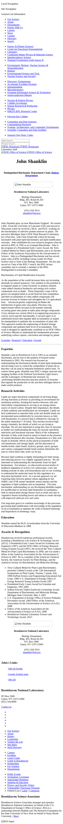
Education (27, 340)
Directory (12, 38)
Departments (13, 24)
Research (16, 340)
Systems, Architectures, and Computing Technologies (33, 127)
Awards (37, 340)
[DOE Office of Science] (26, 152)
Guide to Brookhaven (17, 761)
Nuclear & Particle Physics (20, 100)
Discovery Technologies (19, 81)
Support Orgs (13, 135)
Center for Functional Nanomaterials (25, 49)
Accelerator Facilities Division (22, 84)
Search (10, 41)
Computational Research (19, 124)
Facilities (11, 755)
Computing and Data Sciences (22, 121)
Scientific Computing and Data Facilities (26, 130)
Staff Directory (14, 747)
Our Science (13, 19)
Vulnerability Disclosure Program (23, 788)
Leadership (12, 739)
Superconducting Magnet (19, 95)
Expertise (5, 340)
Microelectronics (15, 89)
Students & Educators (17, 782)
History (11, 736)
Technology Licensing (18, 777)
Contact (11, 35)
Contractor (34, 790)
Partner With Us (15, 27)
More (16, 816)
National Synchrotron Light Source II (25, 60)
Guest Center (13, 758)
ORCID (12, 679)
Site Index (12, 744)
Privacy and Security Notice (20, 785)
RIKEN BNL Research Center (22, 111)
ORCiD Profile (15, 668)
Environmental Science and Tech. (23, 73)
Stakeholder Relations (17, 779)
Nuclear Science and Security (21, 76)
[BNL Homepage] (20, 146)
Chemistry (12, 52)
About (10, 22)
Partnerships (13, 763)
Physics (11, 108)
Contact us (6, 707)
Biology (11, 71)
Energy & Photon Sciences (20, 46)
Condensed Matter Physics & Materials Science (30, 54)
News (10, 33)
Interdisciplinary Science (19, 57)
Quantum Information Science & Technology (29, 92)
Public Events (14, 774)
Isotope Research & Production (22, 106)
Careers (11, 30)
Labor (25, 790)
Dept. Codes (27, 135)
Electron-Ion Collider (17, 116)
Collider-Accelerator (17, 103)
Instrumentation (14, 87)
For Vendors (13, 766)
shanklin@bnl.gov (32, 213)
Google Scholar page (18, 674)
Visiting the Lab (15, 742)
